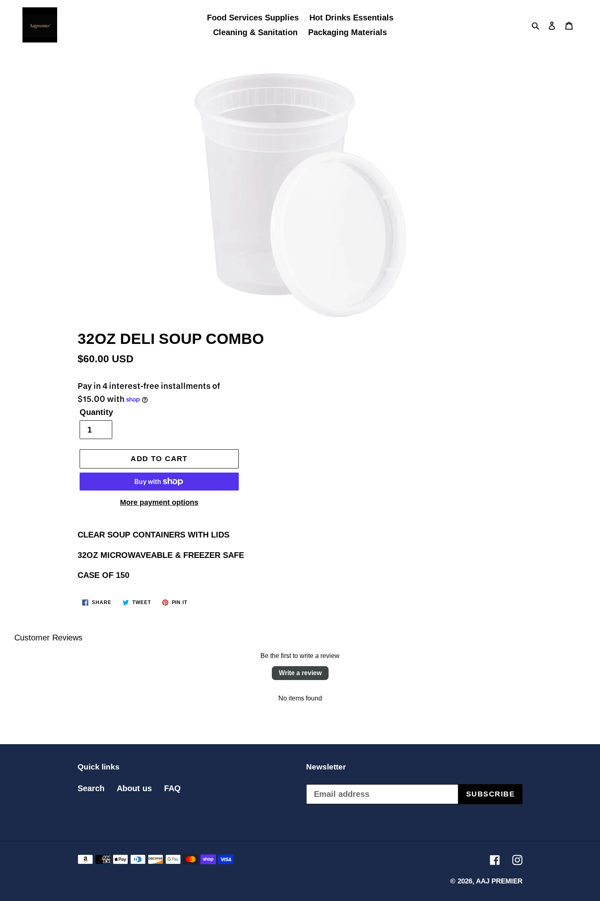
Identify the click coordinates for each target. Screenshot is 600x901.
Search (91, 788)
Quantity (96, 412)
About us (134, 788)
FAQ (172, 788)
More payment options (159, 502)
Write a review (300, 672)
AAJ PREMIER (499, 881)
